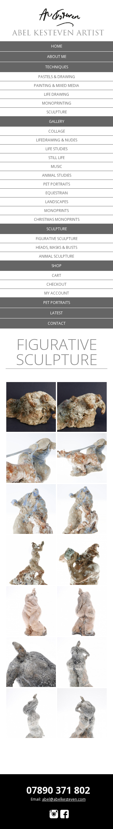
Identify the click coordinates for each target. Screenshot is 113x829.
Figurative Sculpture (57, 238)
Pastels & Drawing (56, 76)
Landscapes (56, 201)
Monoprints (56, 210)
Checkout (56, 284)
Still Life (56, 157)
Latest (56, 313)
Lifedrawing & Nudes (56, 140)
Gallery (56, 121)
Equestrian (57, 193)
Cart (56, 275)
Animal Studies (56, 175)
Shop (56, 265)
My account (56, 293)
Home (56, 46)
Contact (57, 323)
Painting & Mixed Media (56, 85)
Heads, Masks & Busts (56, 247)
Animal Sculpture (56, 256)
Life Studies (56, 149)
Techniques (56, 67)
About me (56, 56)
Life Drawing (56, 94)
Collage (56, 131)
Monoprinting (56, 103)
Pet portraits (56, 184)
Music (56, 166)
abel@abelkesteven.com (64, 799)
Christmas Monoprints (56, 219)
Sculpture (56, 112)
